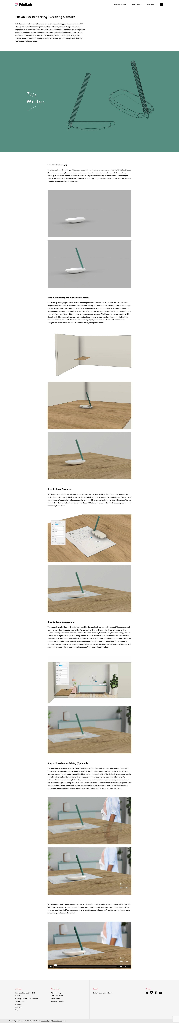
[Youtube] (160, 992)
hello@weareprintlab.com (103, 993)
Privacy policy (56, 993)
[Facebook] (156, 992)
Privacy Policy (45, 1021)
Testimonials (55, 998)
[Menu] (161, 4)
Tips (65, 164)
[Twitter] (147, 992)
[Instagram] (151, 992)
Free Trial (150, 4)
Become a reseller (57, 1001)
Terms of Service (57, 995)
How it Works (136, 4)
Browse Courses (120, 4)
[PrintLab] (23, 4)
